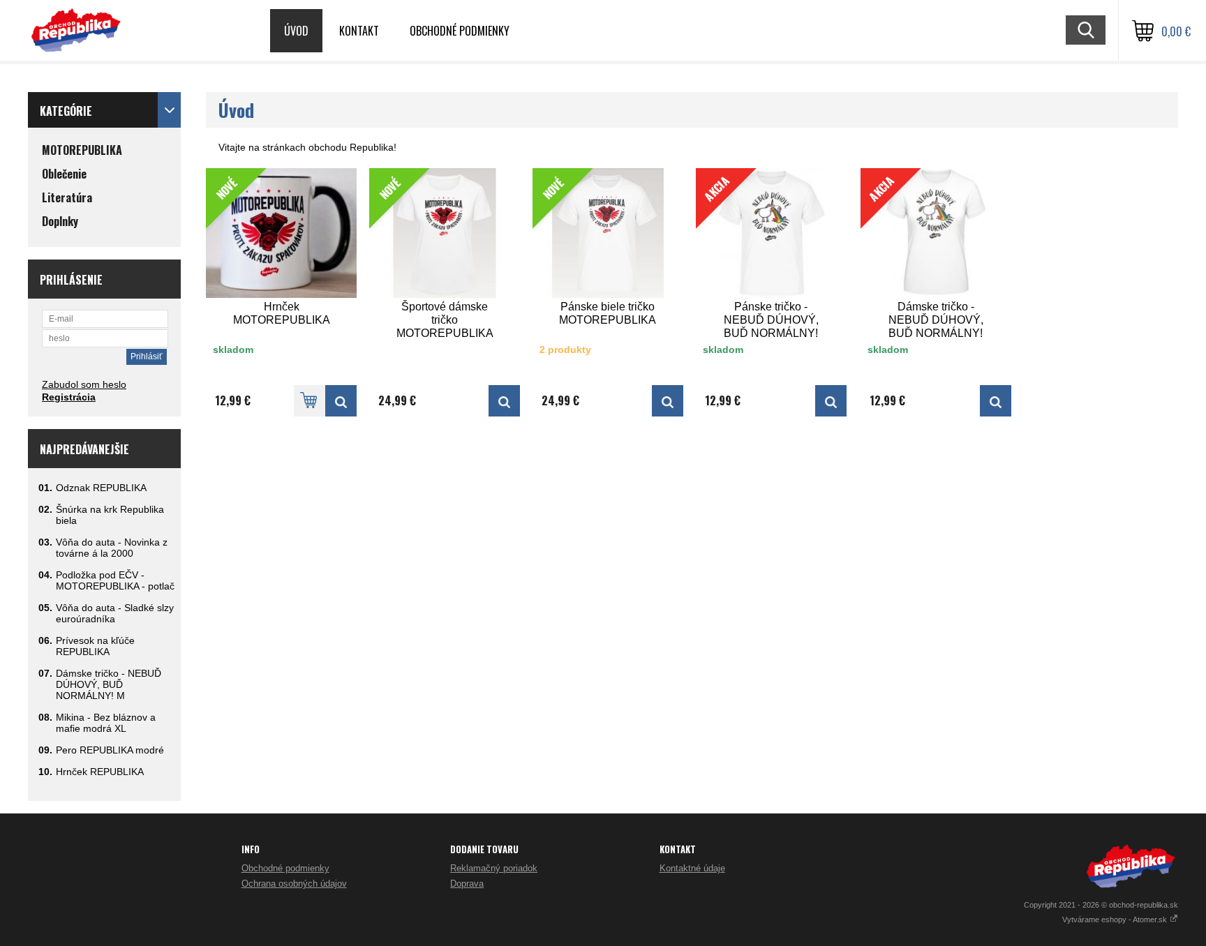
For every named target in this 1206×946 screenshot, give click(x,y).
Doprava (467, 883)
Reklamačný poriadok (493, 868)
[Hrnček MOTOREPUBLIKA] (341, 400)
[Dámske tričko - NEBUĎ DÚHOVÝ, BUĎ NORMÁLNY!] (995, 400)
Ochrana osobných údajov (294, 883)
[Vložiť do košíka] (309, 400)
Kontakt (359, 30)
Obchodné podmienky (459, 30)
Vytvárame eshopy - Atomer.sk (1115, 919)
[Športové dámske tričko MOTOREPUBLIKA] (504, 400)
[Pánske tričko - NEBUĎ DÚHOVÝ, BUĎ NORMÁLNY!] (831, 400)
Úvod (296, 30)
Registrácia (69, 397)
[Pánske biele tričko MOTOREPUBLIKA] (667, 400)
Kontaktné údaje (692, 868)
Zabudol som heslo (84, 384)
